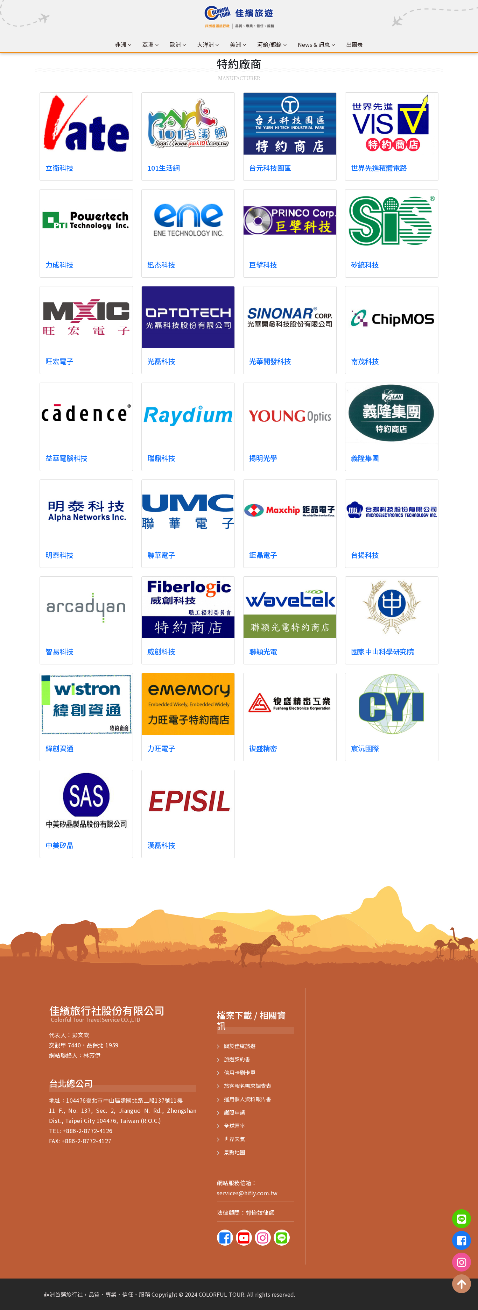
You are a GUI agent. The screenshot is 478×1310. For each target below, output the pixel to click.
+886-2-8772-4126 (87, 1130)
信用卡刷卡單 (239, 1072)
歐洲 (175, 44)
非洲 (120, 44)
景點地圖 (234, 1152)
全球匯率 (234, 1125)
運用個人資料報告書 (247, 1099)
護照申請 (234, 1112)
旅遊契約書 (237, 1059)
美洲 (235, 44)
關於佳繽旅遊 (239, 1045)
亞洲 (148, 44)
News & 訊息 (314, 44)
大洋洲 (205, 44)
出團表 (354, 44)
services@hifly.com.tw (247, 1193)
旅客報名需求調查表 (247, 1085)
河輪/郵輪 (269, 44)
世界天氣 (234, 1138)
